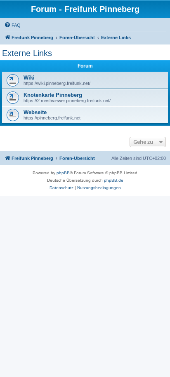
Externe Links (27, 53)
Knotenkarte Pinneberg (53, 95)
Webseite (35, 112)
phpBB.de (113, 180)
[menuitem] (12, 25)
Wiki (29, 78)
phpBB (63, 173)
